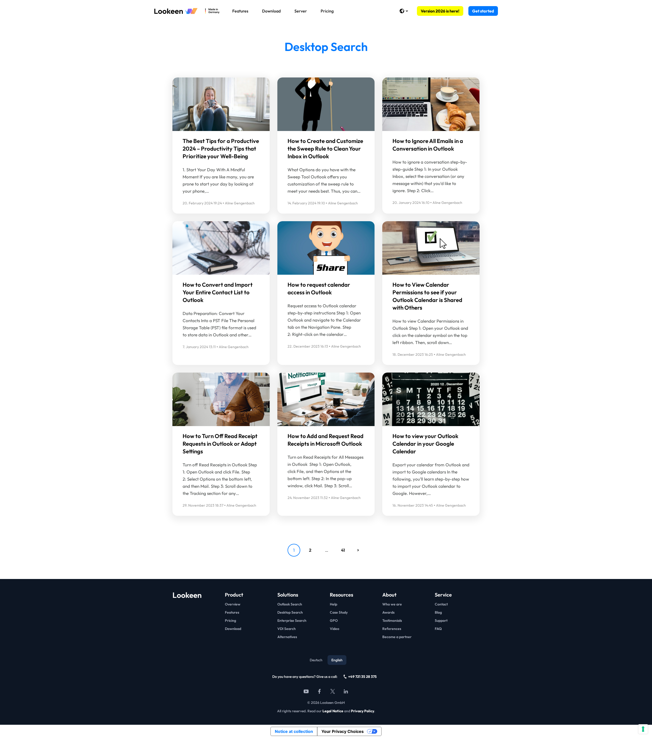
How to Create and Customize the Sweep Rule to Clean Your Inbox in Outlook (325, 148)
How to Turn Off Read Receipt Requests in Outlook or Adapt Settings (220, 443)
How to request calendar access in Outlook (319, 288)
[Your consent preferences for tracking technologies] (643, 729)
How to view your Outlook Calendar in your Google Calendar (425, 443)
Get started (483, 11)
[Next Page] (358, 550)
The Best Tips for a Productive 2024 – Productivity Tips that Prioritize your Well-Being (221, 148)
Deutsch (316, 660)
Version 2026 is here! (440, 11)
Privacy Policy (362, 711)
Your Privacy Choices (342, 731)
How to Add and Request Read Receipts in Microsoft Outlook (325, 439)
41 (343, 550)
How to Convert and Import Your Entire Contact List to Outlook (218, 292)
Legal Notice (332, 711)
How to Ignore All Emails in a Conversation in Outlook (427, 144)
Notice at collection (294, 731)
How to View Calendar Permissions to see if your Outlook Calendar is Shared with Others (427, 296)
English (337, 660)
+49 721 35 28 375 (362, 676)
